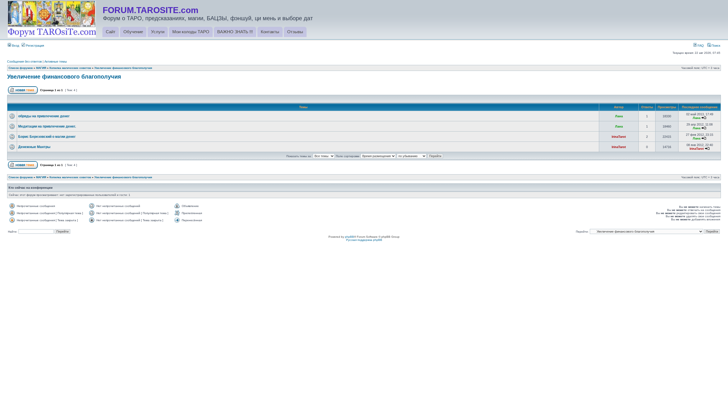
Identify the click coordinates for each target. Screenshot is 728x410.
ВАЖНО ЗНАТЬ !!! (235, 31)
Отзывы (295, 31)
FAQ (700, 45)
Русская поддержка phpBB (364, 239)
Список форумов (21, 67)
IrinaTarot (619, 136)
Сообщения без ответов (24, 61)
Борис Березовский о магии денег (47, 137)
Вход (15, 45)
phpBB (349, 236)
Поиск (715, 45)
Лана (619, 116)
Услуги (157, 31)
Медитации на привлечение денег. (47, 126)
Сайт (110, 31)
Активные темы (55, 61)
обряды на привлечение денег (44, 116)
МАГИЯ (41, 67)
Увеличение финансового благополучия (123, 67)
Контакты (270, 31)
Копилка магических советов (70, 67)
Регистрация (34, 45)
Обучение (133, 31)
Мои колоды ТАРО (190, 31)
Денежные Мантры (34, 147)
